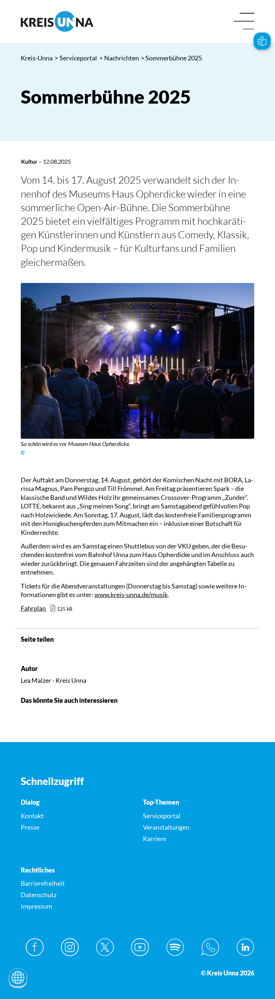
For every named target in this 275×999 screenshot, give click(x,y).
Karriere (154, 839)
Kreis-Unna (37, 58)
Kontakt (32, 816)
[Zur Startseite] (76, 21)
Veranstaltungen (166, 827)
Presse (30, 827)
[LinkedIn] (245, 947)
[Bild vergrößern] (138, 360)
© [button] (23, 453)
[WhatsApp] (210, 947)
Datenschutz (39, 895)
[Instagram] (70, 947)
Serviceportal (75, 58)
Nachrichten (119, 58)
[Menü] (244, 21)
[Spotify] (175, 947)
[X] (105, 947)
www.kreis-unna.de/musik (131, 594)
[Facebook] (35, 947)
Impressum (36, 906)
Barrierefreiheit (43, 883)
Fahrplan (34, 608)
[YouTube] (140, 947)
